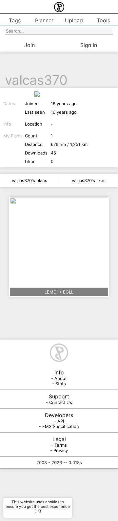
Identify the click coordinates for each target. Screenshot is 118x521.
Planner (44, 20)
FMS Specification (60, 426)
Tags (15, 20)
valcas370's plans (29, 180)
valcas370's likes (89, 180)
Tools (103, 20)
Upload (74, 20)
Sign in (88, 45)
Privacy (60, 450)
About (60, 378)
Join (29, 45)
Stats (60, 383)
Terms (60, 445)
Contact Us (60, 402)
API (60, 421)
